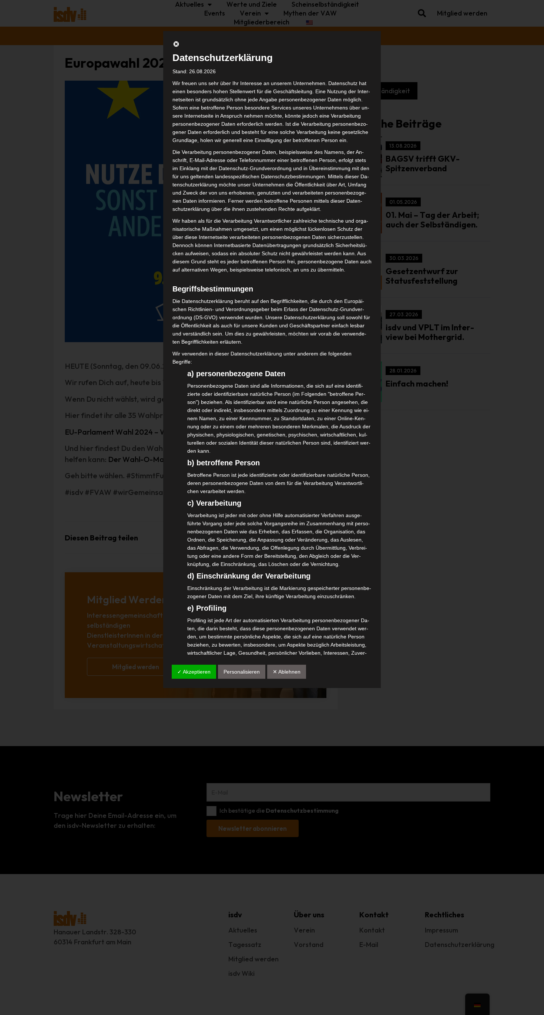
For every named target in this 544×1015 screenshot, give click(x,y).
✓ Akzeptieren (194, 672)
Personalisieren (242, 672)
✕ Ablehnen (286, 672)
